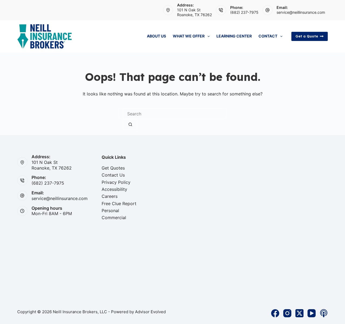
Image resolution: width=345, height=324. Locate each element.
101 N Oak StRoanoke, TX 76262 (194, 12)
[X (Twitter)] (299, 313)
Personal (110, 210)
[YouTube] (312, 313)
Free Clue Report (119, 203)
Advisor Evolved (150, 311)
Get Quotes (113, 168)
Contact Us (113, 175)
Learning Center (234, 36)
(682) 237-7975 (244, 12)
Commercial (114, 217)
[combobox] (172, 113)
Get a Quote (306, 36)
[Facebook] (275, 313)
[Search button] (130, 124)
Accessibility (114, 189)
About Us (156, 36)
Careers (110, 196)
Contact (267, 36)
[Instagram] (287, 313)
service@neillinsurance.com (301, 12)
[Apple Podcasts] (324, 313)
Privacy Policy (116, 182)
